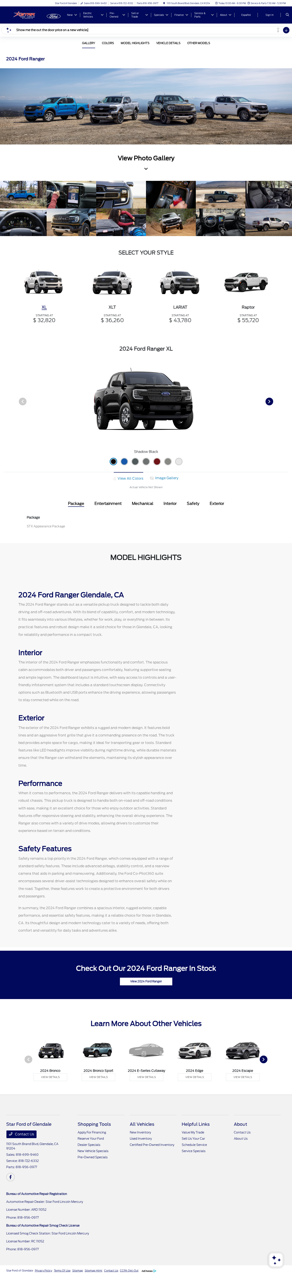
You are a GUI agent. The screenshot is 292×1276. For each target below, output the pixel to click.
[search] (287, 15)
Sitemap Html (93, 1270)
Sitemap (77, 1270)
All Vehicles (142, 1124)
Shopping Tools (94, 1124)
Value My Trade (193, 1132)
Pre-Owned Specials (93, 1157)
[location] (164, 3)
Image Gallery (166, 478)
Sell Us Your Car (193, 1138)
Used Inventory (141, 1138)
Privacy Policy (43, 1270)
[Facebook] (10, 1177)
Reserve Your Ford (91, 1138)
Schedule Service (194, 1145)
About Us (241, 1138)
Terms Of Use (62, 1270)
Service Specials (193, 1151)
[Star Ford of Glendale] (25, 15)
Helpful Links (196, 1124)
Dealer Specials (89, 1145)
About (240, 1124)
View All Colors (130, 478)
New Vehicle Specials (93, 1151)
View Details (50, 1077)
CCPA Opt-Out (129, 1270)
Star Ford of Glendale (19, 1270)
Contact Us (24, 1134)
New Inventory (140, 1132)
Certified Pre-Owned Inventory (152, 1145)
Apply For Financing (92, 1132)
